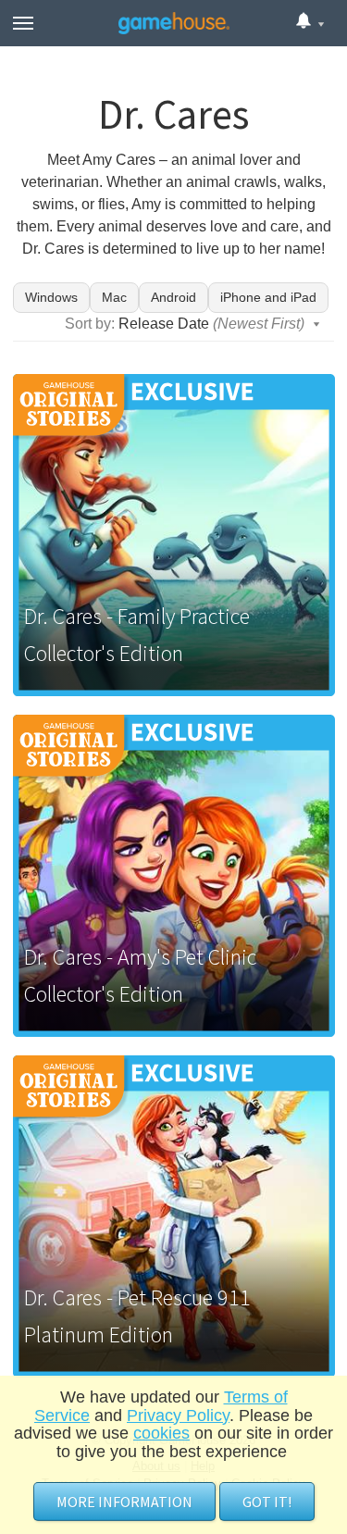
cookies (161, 1433)
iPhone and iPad (268, 297)
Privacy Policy (178, 1415)
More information (124, 1501)
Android (173, 297)
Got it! (266, 1501)
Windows (51, 297)
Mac (114, 297)
